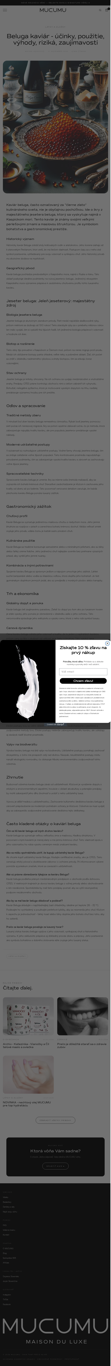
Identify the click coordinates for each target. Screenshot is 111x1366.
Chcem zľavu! (82, 680)
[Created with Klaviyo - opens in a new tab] (54, 724)
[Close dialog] (106, 643)
